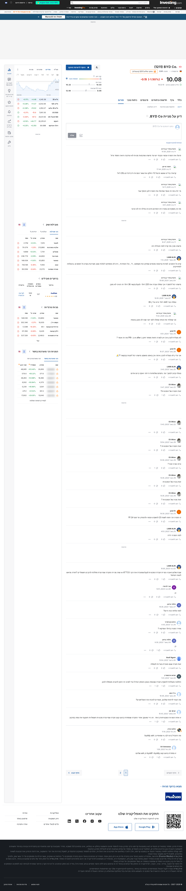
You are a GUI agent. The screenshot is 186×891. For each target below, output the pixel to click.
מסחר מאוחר (119, 12)
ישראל (159, 12)
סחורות (39, 69)
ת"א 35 (55, 99)
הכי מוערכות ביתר (34, 358)
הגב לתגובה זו (173, 159)
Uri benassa (165, 747)
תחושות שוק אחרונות (167, 107)
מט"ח (56, 69)
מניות (178, 12)
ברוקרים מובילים (50, 278)
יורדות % (33, 232)
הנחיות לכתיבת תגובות (174, 143)
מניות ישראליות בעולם (104, 12)
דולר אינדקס (53, 126)
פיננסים (144, 100)
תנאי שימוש (35, 884)
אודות (25, 813)
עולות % (43, 232)
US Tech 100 (53, 117)
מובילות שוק (52, 224)
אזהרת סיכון (8, 884)
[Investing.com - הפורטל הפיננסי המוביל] (171, 3)
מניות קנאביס (90, 12)
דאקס (56, 121)
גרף (172, 100)
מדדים (48, 69)
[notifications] (11, 2)
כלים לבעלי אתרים (51, 824)
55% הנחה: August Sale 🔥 (47, 3)
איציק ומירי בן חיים (168, 149)
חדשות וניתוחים (159, 100)
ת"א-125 (54, 104)
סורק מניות (93, 8)
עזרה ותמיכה (22, 824)
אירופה (73, 12)
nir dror (172, 711)
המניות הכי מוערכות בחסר (45, 351)
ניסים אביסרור (170, 622)
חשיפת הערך (73, 79)
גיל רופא (172, 693)
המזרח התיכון (64, 12)
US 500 (55, 112)
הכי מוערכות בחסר (51, 358)
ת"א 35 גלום (53, 108)
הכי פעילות (54, 232)
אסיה (55, 12)
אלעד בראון (171, 604)
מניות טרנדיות (51, 307)
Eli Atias (172, 384)
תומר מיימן (166, 167)
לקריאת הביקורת (21, 294)
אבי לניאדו (167, 586)
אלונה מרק (172, 729)
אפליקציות (54, 813)
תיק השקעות (53, 818)
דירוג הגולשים (152, 107)
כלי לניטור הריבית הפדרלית (42, 12)
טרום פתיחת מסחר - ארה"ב (135, 12)
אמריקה (81, 12)
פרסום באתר (22, 818)
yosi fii (173, 331)
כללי (179, 100)
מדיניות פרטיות (22, 884)
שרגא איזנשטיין (170, 675)
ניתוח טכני (132, 100)
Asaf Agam (171, 657)
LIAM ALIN (171, 257)
